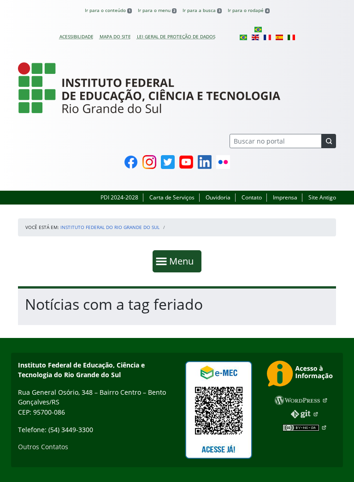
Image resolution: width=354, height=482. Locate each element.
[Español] (279, 36)
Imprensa (285, 197)
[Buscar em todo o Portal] (328, 141)
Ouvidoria (218, 197)
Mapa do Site (115, 36)
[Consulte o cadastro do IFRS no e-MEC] (218, 410)
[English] (255, 36)
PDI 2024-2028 (119, 197)
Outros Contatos (43, 446)
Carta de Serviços (172, 197)
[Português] (258, 29)
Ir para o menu (156, 10)
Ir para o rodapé (248, 10)
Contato (252, 197)
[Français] (267, 36)
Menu (183, 260)
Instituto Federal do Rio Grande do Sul (109, 227)
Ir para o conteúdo (107, 10)
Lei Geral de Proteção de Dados (176, 36)
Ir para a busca (201, 10)
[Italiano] (291, 36)
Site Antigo (322, 197)
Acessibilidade (76, 36)
